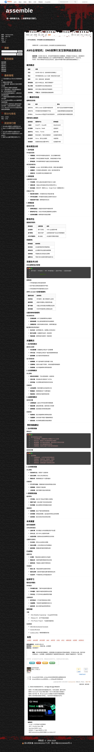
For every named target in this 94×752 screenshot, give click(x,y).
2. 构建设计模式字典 (6, 82)
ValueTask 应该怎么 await (35, 728)
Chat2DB (47, 2)
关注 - (38, 669)
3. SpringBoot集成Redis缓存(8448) (10, 132)
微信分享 (52, 663)
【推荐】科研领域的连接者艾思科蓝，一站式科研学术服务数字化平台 (45, 695)
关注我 (38, 663)
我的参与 (3, 66)
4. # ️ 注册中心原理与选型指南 (9, 88)
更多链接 (3, 71)
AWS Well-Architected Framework (39, 627)
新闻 (25, 2)
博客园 (27, 35)
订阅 (46, 35)
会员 (15, 2)
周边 (20, 2)
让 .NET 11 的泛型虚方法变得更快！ (38, 724)
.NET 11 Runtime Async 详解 (36, 726)
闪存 (35, 2)
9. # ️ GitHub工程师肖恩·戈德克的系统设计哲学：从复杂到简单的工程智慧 (11, 105)
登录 (48, 686)
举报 (89, 682)
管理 (42, 35)
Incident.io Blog (34, 632)
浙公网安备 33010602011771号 (37, 743)
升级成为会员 (82, 674)
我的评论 (3, 64)
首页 (31, 35)
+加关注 (28, 672)
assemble (19, 10)
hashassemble (35, 667)
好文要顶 (32, 663)
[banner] (7, 2)
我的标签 (3, 69)
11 (6, 38)
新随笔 (35, 35)
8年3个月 (7, 36)
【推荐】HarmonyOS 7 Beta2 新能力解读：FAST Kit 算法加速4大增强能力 (46, 691)
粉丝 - (34, 669)
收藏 (86, 682)
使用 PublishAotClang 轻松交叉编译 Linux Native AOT (42, 732)
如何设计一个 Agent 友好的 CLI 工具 (38, 730)
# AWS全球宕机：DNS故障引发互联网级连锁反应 (52, 45)
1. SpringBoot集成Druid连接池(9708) (11, 126)
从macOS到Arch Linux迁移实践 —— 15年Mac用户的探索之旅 (47, 679)
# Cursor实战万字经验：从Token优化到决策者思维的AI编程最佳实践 (49, 677)
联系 (39, 35)
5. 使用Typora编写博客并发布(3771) (10, 137)
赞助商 (40, 2)
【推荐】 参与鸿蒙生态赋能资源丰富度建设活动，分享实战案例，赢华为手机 (47, 690)
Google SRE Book (35, 629)
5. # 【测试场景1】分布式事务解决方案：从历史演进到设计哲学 (11, 90)
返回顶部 (87, 684)
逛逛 (53, 686)
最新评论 (3, 67)
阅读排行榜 (10, 123)
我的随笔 (3, 62)
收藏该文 (45, 663)
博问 (30, 2)
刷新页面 (81, 684)
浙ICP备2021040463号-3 (61, 743)
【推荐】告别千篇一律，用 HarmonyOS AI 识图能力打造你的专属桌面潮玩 (46, 693)
